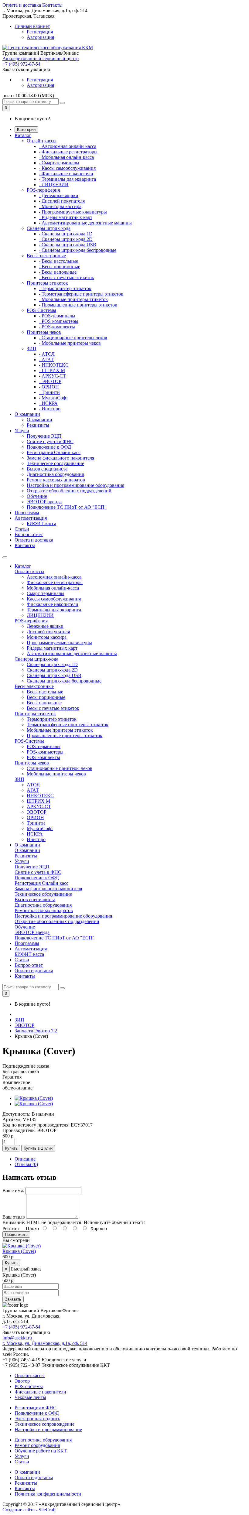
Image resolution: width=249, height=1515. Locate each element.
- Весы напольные (58, 272)
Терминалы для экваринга (54, 609)
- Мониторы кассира (60, 206)
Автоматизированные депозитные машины (72, 653)
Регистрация (40, 31)
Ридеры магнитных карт (52, 648)
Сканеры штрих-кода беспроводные (64, 680)
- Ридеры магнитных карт (65, 217)
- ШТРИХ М (52, 370)
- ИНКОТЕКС (54, 365)
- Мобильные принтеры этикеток (73, 299)
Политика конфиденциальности (48, 1493)
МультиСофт (40, 828)
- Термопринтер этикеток (65, 288)
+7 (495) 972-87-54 (21, 64)
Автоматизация (31, 518)
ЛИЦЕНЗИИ (40, 615)
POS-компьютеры (45, 751)
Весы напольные (44, 702)
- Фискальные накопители (66, 173)
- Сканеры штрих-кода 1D (66, 233)
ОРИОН (35, 817)
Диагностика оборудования (55, 474)
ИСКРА (35, 833)
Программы (27, 512)
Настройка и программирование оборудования (75, 485)
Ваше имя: (13, 1190)
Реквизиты (38, 425)
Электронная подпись (37, 1418)
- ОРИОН (49, 386)
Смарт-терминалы (45, 593)
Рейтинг (11, 1228)
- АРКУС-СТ (52, 375)
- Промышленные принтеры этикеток (78, 304)
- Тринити (49, 392)
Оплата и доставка (21, 5)
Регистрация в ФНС (35, 1407)
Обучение (37, 496)
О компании (27, 414)
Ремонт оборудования (37, 1445)
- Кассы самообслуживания (67, 168)
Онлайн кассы (41, 140)
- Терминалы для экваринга (67, 179)
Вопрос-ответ (29, 534)
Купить (11, 1148)
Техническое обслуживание (55, 463)
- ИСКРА (48, 403)
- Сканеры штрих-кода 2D (66, 239)
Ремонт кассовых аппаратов (56, 479)
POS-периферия (43, 190)
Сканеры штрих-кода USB (54, 675)
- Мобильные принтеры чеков (70, 343)
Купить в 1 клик (38, 1148)
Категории (26, 129)
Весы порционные (46, 697)
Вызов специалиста (47, 468)
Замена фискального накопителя (60, 457)
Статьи (22, 529)
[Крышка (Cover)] (34, 1098)
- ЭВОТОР (50, 381)
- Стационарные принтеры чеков (73, 337)
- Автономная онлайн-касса (67, 146)
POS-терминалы (43, 746)
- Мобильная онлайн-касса (66, 157)
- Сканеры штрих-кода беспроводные (77, 250)
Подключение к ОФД (49, 447)
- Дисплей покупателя (62, 200)
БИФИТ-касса (41, 523)
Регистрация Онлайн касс (53, 452)
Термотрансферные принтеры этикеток (67, 724)
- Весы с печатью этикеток (66, 277)
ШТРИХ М (38, 801)
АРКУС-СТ (39, 806)
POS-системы (29, 1386)
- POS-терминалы (57, 315)
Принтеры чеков (44, 332)
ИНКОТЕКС (40, 795)
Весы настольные (45, 691)
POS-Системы (41, 310)
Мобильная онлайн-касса (53, 587)
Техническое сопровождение (44, 1424)
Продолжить (16, 1234)
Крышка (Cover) (19, 1251)
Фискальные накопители (52, 604)
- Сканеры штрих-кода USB (67, 244)
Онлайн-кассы (30, 1375)
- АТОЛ (47, 354)
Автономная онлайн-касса (54, 577)
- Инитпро (49, 408)
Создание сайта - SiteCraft (29, 1509)
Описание (25, 1158)
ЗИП (31, 348)
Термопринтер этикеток (52, 719)
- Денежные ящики (58, 195)
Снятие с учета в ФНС (50, 441)
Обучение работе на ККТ (41, 1450)
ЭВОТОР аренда (44, 501)
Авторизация (40, 37)
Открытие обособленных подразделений (69, 490)
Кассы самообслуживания (54, 598)
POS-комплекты (43, 757)
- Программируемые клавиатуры (73, 211)
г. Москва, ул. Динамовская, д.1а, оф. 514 (44, 1343)
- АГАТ (46, 359)
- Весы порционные (59, 266)
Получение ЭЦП (44, 436)
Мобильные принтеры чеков (56, 773)
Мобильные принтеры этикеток (60, 730)
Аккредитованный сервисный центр (40, 58)
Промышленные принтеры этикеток (64, 735)
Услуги (22, 430)
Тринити (36, 823)
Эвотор (22, 1380)
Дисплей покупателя (48, 631)
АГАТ (33, 790)
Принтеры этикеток (47, 283)
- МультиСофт (53, 397)
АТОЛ (33, 784)
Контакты (52, 5)
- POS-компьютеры (58, 321)
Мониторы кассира (47, 637)
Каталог (23, 135)
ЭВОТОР (36, 812)
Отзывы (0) (26, 1164)
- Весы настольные (58, 261)
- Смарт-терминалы (59, 162)
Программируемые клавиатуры (59, 642)
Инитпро (36, 839)
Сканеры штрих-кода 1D (52, 664)
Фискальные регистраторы (55, 582)
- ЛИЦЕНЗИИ (54, 184)
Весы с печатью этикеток (53, 708)
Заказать (13, 1299)
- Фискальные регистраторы (68, 151)
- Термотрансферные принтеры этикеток (81, 293)
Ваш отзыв (13, 1216)
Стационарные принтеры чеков (59, 768)
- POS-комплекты (57, 326)
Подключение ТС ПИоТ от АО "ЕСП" (67, 507)
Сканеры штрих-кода (48, 228)
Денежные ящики (45, 626)
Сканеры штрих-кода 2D (52, 669)
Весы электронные (46, 255)
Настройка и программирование (48, 1429)
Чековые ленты (30, 1397)
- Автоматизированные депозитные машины (85, 222)
